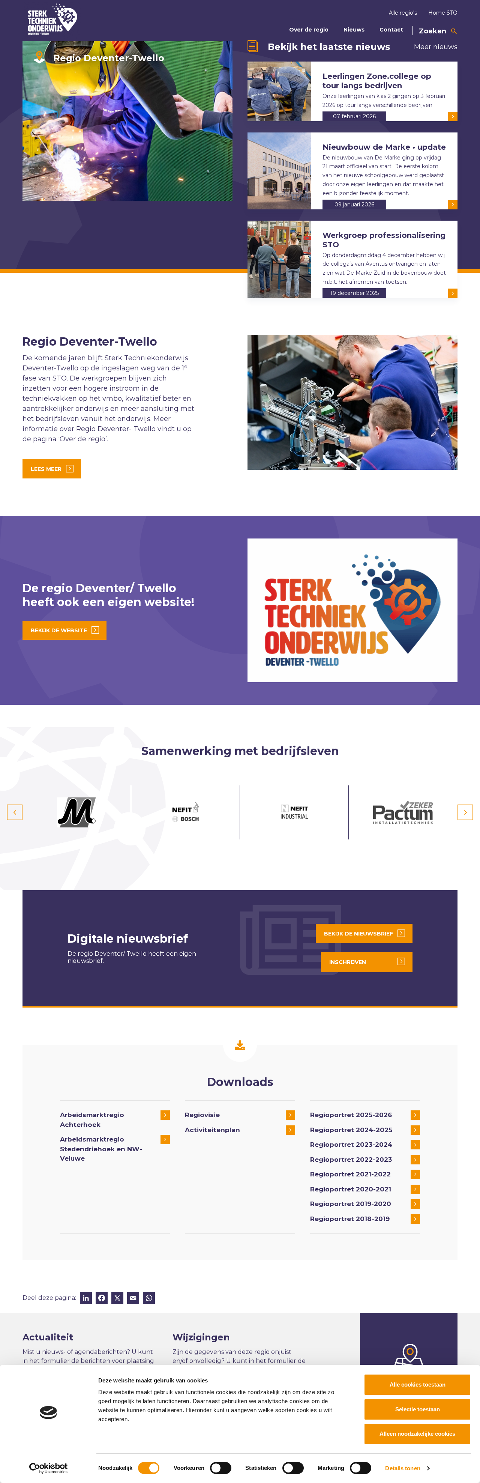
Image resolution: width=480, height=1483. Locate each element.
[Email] (133, 1299)
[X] (117, 1299)
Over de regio (308, 29)
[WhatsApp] (149, 1299)
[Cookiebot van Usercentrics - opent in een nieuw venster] (48, 1468)
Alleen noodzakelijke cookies (417, 1433)
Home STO (443, 12)
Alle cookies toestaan (418, 1384)
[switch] (220, 1468)
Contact (391, 29)
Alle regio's (403, 12)
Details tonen (402, 1468)
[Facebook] (102, 1299)
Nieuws (354, 29)
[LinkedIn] (86, 1299)
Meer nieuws (436, 47)
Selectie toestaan (417, 1409)
